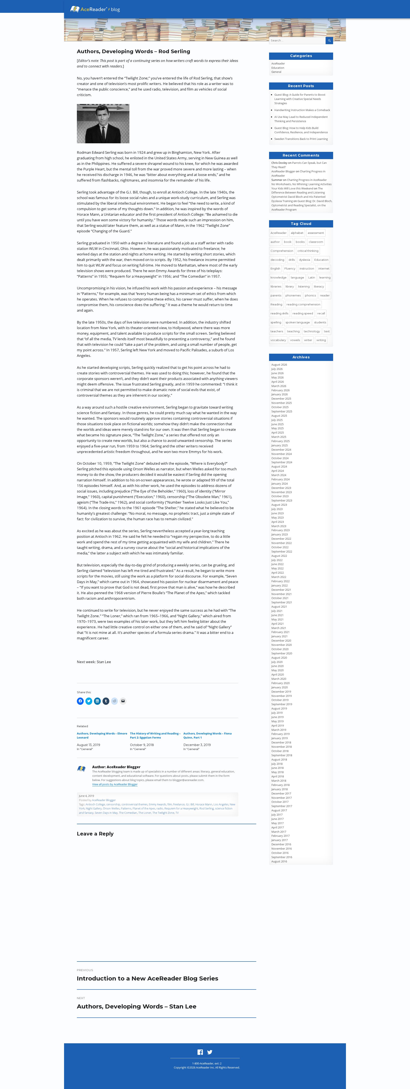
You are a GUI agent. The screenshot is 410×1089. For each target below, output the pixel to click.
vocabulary (278, 340)
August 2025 (279, 416)
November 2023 (281, 492)
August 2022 (279, 556)
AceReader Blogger (104, 800)
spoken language (298, 322)
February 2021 (280, 632)
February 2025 (280, 441)
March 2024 (278, 475)
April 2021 (277, 624)
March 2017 (278, 832)
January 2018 (279, 789)
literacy (319, 286)
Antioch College (95, 804)
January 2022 (279, 585)
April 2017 (277, 827)
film (169, 804)
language (297, 277)
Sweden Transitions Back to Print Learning (301, 139)
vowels (295, 340)
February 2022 (280, 581)
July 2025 (277, 420)
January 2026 (279, 394)
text (327, 331)
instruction (307, 268)
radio (160, 808)
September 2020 (281, 653)
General (276, 72)
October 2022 (279, 547)
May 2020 (277, 670)
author (275, 241)
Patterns (126, 808)
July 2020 (277, 662)
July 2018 (277, 764)
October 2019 (279, 700)
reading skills (279, 313)
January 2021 (279, 636)
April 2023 (277, 522)
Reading (276, 304)
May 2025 (277, 428)
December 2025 (281, 398)
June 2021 (277, 615)
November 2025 (281, 403)
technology (312, 331)
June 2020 (277, 666)
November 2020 (281, 645)
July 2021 (277, 611)
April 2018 (277, 776)
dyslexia (304, 259)
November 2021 (281, 594)
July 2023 (277, 509)
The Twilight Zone (163, 813)
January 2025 (279, 445)
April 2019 (277, 725)
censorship (113, 804)
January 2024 (279, 483)
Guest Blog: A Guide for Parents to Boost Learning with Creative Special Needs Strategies (299, 99)
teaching (293, 331)
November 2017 (281, 798)
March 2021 (278, 628)
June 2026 (277, 373)
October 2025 (279, 407)
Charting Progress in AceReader (307, 180)
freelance (179, 804)
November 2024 (281, 454)
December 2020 (281, 640)
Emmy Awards (157, 804)
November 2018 (281, 747)
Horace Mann (203, 804)
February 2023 (280, 530)
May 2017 (277, 823)
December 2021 (281, 590)
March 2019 (278, 730)
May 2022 (277, 568)
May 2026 (277, 377)
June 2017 (277, 819)
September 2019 (281, 704)
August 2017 (279, 810)
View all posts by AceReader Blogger (115, 784)
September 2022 (281, 551)
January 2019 (279, 738)
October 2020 (279, 649)
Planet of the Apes (144, 808)
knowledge (279, 277)
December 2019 (281, 691)
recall (321, 313)
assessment (316, 233)
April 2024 (277, 471)
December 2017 (281, 793)
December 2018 (281, 742)
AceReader (278, 63)
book (287, 241)
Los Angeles (221, 804)
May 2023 (277, 517)
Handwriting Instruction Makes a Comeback (302, 110)
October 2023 (279, 496)
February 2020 (280, 683)
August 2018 (279, 759)
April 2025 (277, 432)
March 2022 (278, 577)
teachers (277, 331)
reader (325, 295)
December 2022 (281, 539)
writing (321, 340)
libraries (276, 286)
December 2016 (281, 844)
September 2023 (281, 500)
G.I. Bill (190, 804)
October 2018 (279, 751)
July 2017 (277, 814)
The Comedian (128, 813)
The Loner (144, 813)
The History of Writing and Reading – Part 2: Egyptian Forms (155, 735)
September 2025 (281, 411)
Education (277, 68)
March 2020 (278, 679)
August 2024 (279, 466)
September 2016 (281, 857)
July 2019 (277, 713)
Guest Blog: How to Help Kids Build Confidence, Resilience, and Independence (301, 130)
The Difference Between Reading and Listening (298, 190)
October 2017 (279, 802)
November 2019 (281, 696)
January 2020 (279, 687)
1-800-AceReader (202, 1063)
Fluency (289, 268)
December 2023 (281, 488)
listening (304, 286)
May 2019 (277, 721)
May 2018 (277, 772)
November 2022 (281, 543)
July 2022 (277, 560)
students (320, 322)
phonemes (293, 295)
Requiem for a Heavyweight (181, 808)
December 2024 (281, 449)
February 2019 (280, 734)
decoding (277, 259)
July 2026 (277, 369)
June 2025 (277, 424)
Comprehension (282, 250)
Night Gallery (94, 808)
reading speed (303, 313)
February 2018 (280, 785)
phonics (310, 295)
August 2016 (279, 861)
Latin (311, 277)
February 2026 (280, 390)
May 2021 (277, 619)
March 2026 (278, 386)
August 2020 (279, 658)
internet (323, 268)
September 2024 (281, 462)
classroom (316, 241)
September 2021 (281, 602)
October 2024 (279, 458)
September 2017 (281, 806)
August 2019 (279, 708)
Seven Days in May (106, 813)
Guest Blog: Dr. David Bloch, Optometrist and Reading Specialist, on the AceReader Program (301, 205)
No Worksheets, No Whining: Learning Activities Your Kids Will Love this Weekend (301, 186)
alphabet (297, 233)
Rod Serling (206, 808)
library (290, 286)
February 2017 (280, 836)
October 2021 (279, 598)
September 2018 (281, 755)
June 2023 (277, 513)
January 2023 (279, 534)
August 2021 (279, 606)
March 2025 (278, 437)
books (300, 241)
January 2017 (279, 840)
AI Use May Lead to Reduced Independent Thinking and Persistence (301, 119)
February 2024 (280, 479)
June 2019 (277, 717)
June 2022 (277, 564)
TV (177, 813)
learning (325, 277)
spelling (276, 322)
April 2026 (277, 382)
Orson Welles (111, 808)
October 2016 (279, 853)
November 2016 (281, 848)
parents (276, 295)
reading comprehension (303, 304)
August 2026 (279, 364)
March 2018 (278, 781)
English (275, 268)
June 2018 (277, 768)
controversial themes (135, 804)
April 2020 (277, 674)
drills (291, 259)
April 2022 (277, 573)
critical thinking (307, 250)
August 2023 (279, 505)
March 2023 (278, 526)
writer (308, 340)
